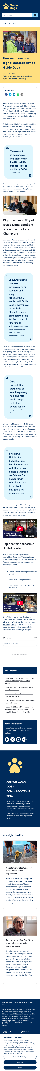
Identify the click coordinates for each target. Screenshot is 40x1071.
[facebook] (6, 94)
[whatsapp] (18, 94)
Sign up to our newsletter (14, 728)
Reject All (20, 1062)
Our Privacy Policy (17, 1053)
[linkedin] (14, 94)
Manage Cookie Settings (20, 1057)
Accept (20, 1067)
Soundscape (13, 366)
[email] (21, 94)
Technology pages (9, 624)
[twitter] (10, 94)
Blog (14, 23)
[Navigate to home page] (10, 6)
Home (5, 23)
